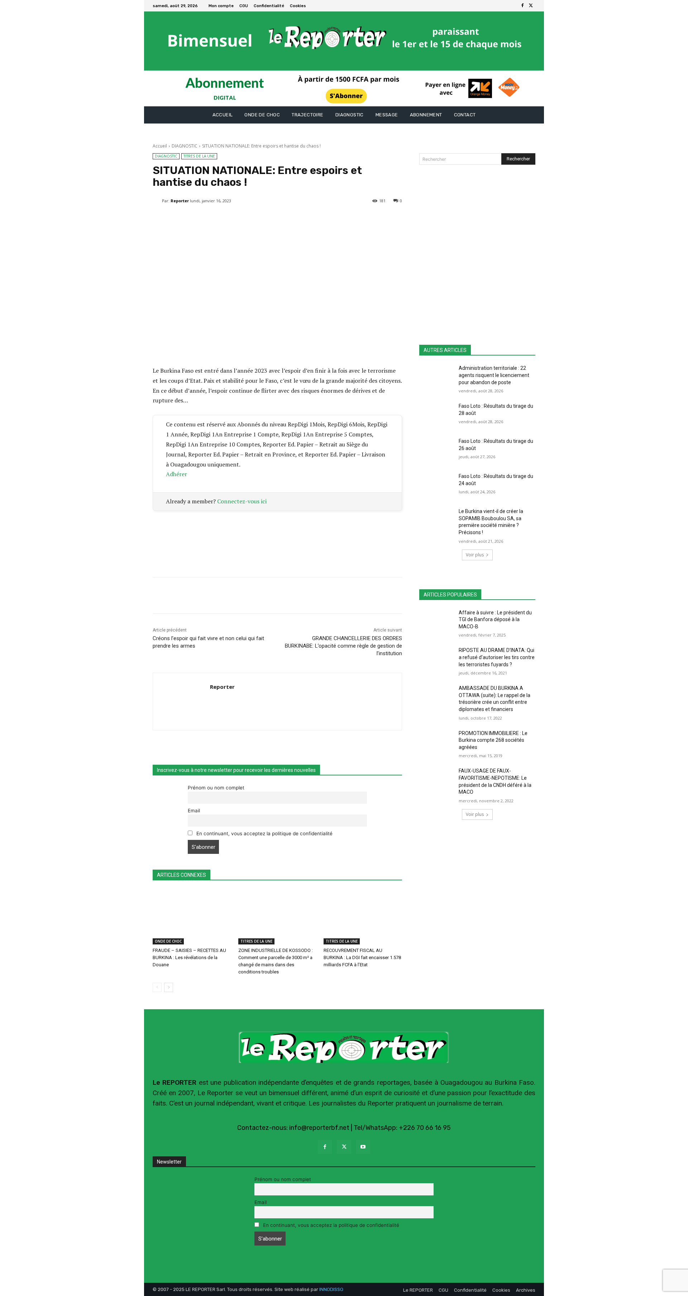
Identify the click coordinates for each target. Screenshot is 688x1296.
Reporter (180, 200)
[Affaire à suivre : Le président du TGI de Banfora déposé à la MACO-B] (436, 621)
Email (194, 810)
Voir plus (475, 555)
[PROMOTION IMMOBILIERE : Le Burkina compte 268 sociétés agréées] (436, 742)
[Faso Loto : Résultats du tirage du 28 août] (436, 415)
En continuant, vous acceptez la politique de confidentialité (264, 833)
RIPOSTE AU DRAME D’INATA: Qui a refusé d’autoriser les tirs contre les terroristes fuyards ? (497, 657)
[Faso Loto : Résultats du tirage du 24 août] (436, 485)
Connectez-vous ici (242, 501)
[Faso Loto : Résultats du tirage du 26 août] (436, 450)
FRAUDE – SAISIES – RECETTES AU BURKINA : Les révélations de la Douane (189, 957)
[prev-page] (157, 987)
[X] (531, 5)
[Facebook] (522, 5)
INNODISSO (331, 1289)
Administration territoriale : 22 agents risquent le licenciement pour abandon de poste (494, 375)
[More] (325, 219)
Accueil (160, 146)
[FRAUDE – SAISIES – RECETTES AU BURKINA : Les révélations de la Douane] (192, 917)
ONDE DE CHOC (168, 941)
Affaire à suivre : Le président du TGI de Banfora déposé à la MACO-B (495, 619)
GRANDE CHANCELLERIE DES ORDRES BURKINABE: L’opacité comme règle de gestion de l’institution (343, 646)
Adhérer (176, 474)
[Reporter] (157, 200)
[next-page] (168, 987)
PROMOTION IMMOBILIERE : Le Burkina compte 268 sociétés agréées (493, 740)
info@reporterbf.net (319, 1128)
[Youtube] (363, 1147)
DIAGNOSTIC (184, 146)
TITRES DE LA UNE (199, 156)
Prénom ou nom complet (216, 787)
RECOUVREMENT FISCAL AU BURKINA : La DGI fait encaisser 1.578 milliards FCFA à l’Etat (362, 957)
